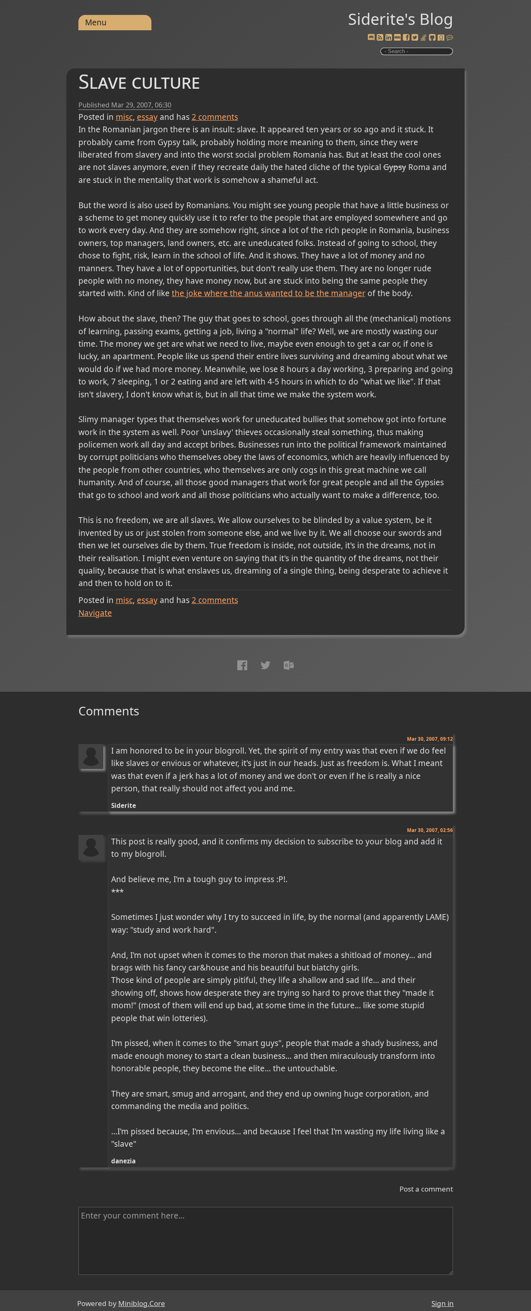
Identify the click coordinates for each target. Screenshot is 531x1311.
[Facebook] (406, 38)
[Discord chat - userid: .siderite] (371, 37)
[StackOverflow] (423, 38)
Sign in (442, 1303)
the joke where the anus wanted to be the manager (268, 293)
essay (147, 117)
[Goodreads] (441, 38)
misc (124, 117)
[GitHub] (432, 38)
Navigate (95, 613)
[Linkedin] (388, 38)
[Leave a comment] (449, 38)
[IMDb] (397, 38)
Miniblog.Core (141, 1303)
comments (215, 117)
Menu (96, 22)
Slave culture (139, 81)
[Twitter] (415, 38)
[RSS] (380, 38)
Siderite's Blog (400, 18)
